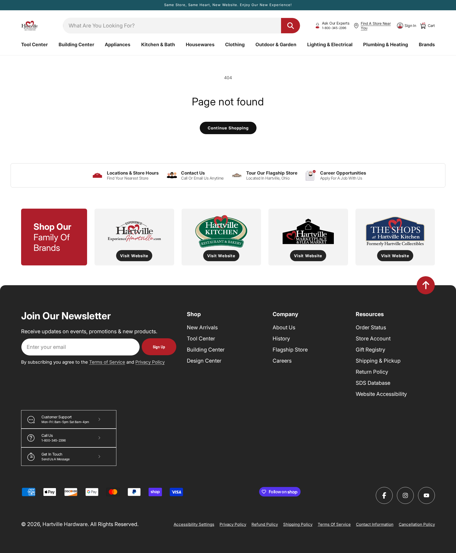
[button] (34, 44)
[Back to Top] (426, 285)
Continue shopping (228, 127)
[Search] (290, 25)
